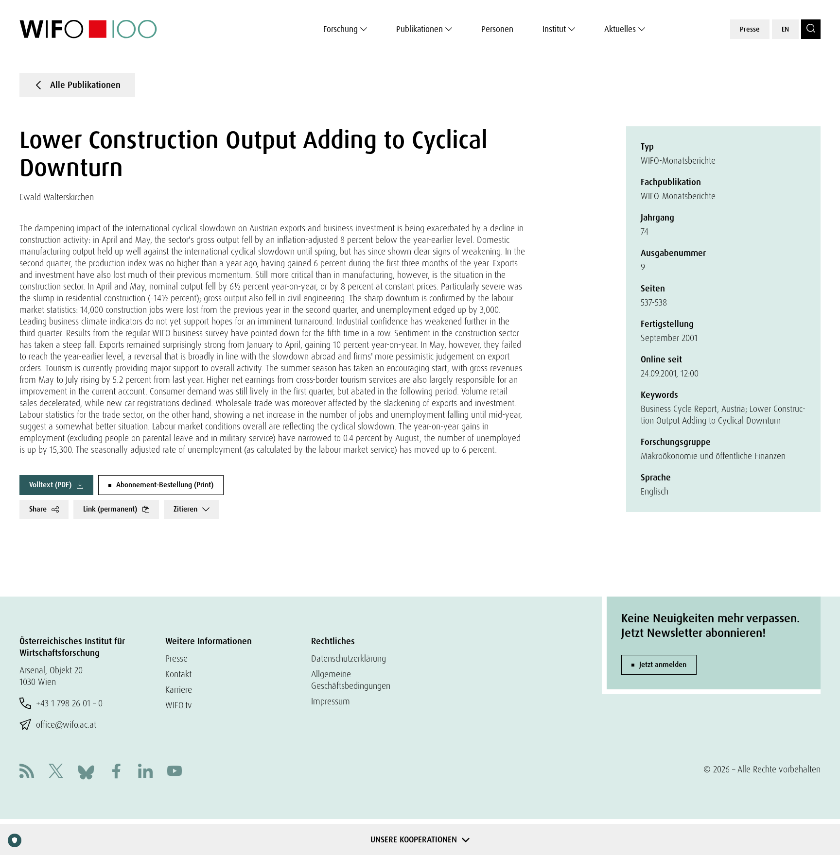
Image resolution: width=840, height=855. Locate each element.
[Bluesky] (86, 771)
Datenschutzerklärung (348, 658)
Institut (554, 29)
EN (785, 29)
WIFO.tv (178, 705)
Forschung (340, 29)
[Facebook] (116, 772)
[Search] (811, 29)
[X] (56, 772)
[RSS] (26, 772)
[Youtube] (174, 772)
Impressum (330, 701)
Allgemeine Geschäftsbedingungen (350, 679)
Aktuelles (620, 29)
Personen (497, 29)
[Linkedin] (145, 772)
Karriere (178, 689)
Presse (750, 29)
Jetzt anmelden (662, 664)
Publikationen (419, 29)
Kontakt (178, 674)
